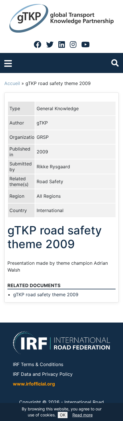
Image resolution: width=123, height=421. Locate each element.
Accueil (12, 83)
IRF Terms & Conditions (38, 364)
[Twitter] (49, 44)
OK (63, 414)
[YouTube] (85, 44)
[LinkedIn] (61, 44)
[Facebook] (37, 44)
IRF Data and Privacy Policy (43, 374)
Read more (82, 414)
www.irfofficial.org (34, 384)
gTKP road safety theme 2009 (45, 294)
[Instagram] (73, 44)
